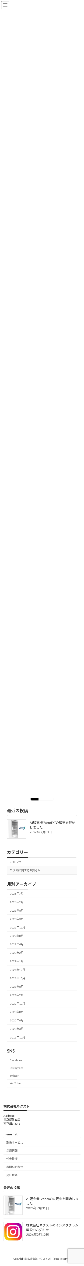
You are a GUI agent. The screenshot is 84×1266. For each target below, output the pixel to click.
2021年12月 (17, 970)
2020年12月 (17, 1003)
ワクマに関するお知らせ (25, 870)
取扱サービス (14, 1142)
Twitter (14, 1075)
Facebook (16, 1060)
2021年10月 (17, 978)
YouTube (15, 1083)
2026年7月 (17, 893)
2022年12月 (17, 927)
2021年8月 (17, 986)
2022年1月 (17, 961)
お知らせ (15, 862)
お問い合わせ (14, 1167)
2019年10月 (17, 1037)
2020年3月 (17, 1029)
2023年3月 (17, 919)
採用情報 (12, 1150)
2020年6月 (17, 1020)
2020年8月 (17, 1012)
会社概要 (12, 1175)
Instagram (16, 1068)
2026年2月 (17, 902)
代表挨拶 (12, 1158)
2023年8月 (17, 910)
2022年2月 (17, 952)
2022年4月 (17, 944)
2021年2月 (17, 995)
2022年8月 (17, 936)
